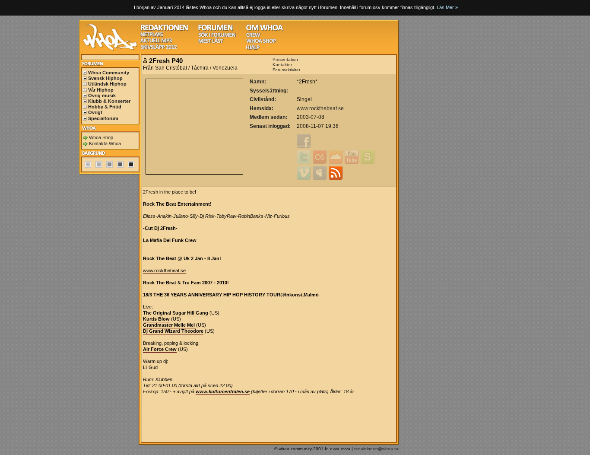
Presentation (285, 59)
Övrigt (95, 112)
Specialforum (103, 118)
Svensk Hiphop (105, 78)
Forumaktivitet (286, 69)
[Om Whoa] (264, 29)
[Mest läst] (211, 42)
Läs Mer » (447, 7)
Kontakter (282, 64)
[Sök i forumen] (217, 36)
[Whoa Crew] (253, 36)
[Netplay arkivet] (152, 35)
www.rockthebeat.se (320, 108)
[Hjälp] (253, 48)
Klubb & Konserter (109, 101)
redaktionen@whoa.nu (377, 448)
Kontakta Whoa (105, 143)
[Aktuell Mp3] (156, 41)
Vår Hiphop (101, 89)
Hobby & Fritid (104, 106)
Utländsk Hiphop (107, 83)
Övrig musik (102, 95)
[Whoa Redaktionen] (164, 29)
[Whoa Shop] (261, 42)
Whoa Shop (101, 137)
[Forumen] (215, 29)
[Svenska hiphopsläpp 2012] (159, 48)
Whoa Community (108, 72)
